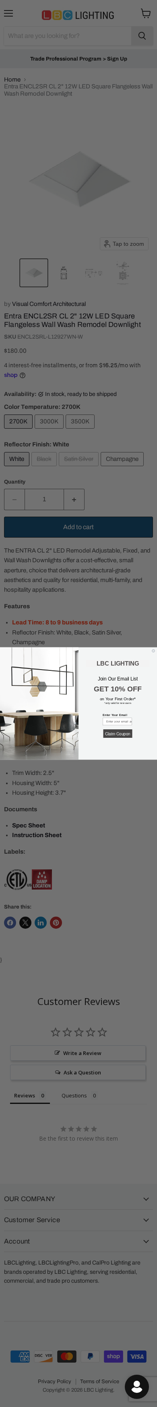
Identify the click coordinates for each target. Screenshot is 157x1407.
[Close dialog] (153, 651)
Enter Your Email (115, 715)
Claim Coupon (117, 734)
